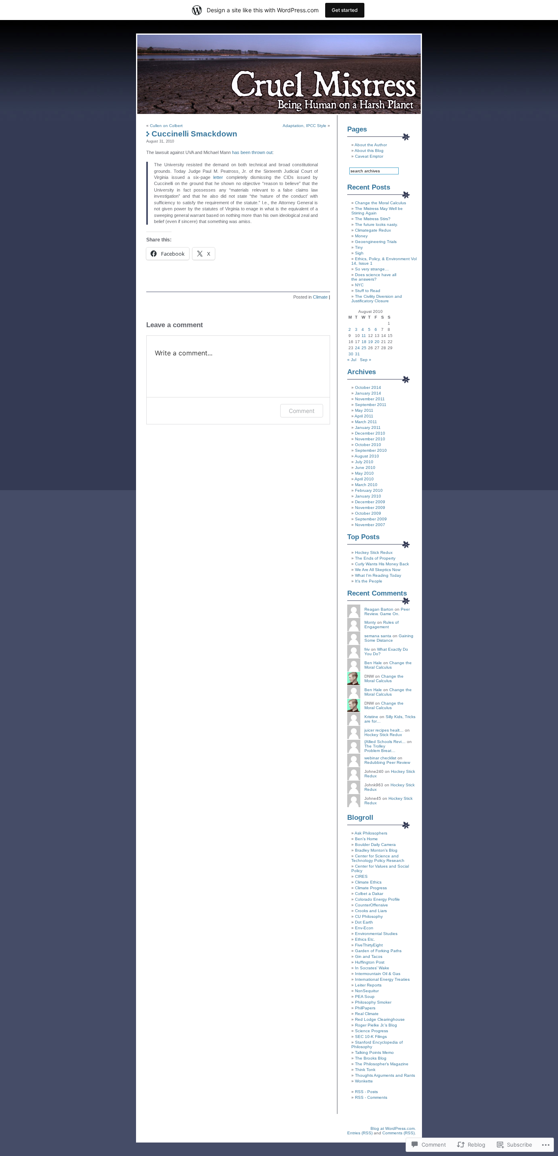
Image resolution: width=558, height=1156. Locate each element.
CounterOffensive (371, 905)
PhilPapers (365, 1008)
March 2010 (366, 484)
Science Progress (371, 1031)
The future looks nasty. (376, 224)
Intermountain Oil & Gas (377, 973)
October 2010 (368, 444)
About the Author (371, 145)
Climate (320, 297)
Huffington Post (369, 962)
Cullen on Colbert (166, 125)
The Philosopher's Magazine (381, 1064)
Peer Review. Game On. (387, 611)
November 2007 (370, 524)
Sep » (365, 359)
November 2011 (370, 399)
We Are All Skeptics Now (377, 569)
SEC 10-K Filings (371, 1036)
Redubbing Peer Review (387, 762)
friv (367, 649)
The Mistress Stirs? (373, 218)
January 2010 (368, 496)
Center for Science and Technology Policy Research (377, 858)
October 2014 (368, 387)
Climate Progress (371, 888)
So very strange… (372, 269)
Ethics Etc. (365, 939)
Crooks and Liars (371, 910)
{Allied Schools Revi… (385, 741)
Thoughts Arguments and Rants (385, 1075)
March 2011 (366, 422)
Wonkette (364, 1081)
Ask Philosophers (371, 833)
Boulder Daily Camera (375, 844)
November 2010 (370, 439)
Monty (370, 622)
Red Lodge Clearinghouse (380, 1019)
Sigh (359, 253)
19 (370, 341)
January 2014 (368, 393)
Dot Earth (364, 922)
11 (364, 335)
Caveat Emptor (369, 156)
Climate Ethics (368, 882)
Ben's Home (366, 839)
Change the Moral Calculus (380, 203)
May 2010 (364, 473)
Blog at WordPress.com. (393, 1128)
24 (357, 348)
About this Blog (369, 150)
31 (357, 354)
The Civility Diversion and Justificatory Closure (376, 298)
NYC (359, 285)
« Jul (351, 359)
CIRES (361, 876)
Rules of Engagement (381, 624)
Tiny (359, 247)
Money (361, 236)
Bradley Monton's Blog (376, 850)
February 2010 (369, 490)
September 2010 (371, 450)
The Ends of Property (375, 558)
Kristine (371, 716)
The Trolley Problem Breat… (379, 748)
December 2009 (370, 502)
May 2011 (364, 410)
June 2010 (365, 467)
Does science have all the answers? (373, 276)
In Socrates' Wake (372, 968)
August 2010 (367, 456)
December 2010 (370, 433)
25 (364, 348)
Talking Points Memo (374, 1052)
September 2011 (370, 404)
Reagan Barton (378, 609)
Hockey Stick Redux (374, 552)
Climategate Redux (373, 230)
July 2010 (364, 462)
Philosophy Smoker (373, 1002)
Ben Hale (373, 663)
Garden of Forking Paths (378, 950)
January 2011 (368, 427)
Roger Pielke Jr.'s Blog (376, 1025)
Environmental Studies (376, 933)
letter (218, 177)
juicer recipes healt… (384, 730)
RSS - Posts (366, 1091)
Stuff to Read (367, 290)
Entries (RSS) (360, 1133)
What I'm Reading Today (378, 575)
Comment (302, 410)
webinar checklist (380, 758)
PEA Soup (365, 996)
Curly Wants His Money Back (382, 564)
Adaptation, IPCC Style (304, 125)
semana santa (377, 636)
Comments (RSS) (398, 1133)
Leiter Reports (368, 985)
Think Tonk (365, 1069)
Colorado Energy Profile (377, 899)
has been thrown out (252, 152)
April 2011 (364, 416)
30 (350, 354)
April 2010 (364, 479)
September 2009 (371, 519)
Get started (345, 10)
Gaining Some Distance (388, 638)
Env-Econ (364, 928)
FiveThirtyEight (369, 945)
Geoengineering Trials (376, 241)
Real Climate (367, 1013)
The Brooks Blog (370, 1058)
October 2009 (368, 513)
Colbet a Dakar (369, 893)
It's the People (368, 581)
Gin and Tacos (368, 956)
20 (377, 341)
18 (364, 341)
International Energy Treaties (382, 979)
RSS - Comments (371, 1097)
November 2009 (370, 507)
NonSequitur (367, 991)
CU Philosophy (369, 916)
